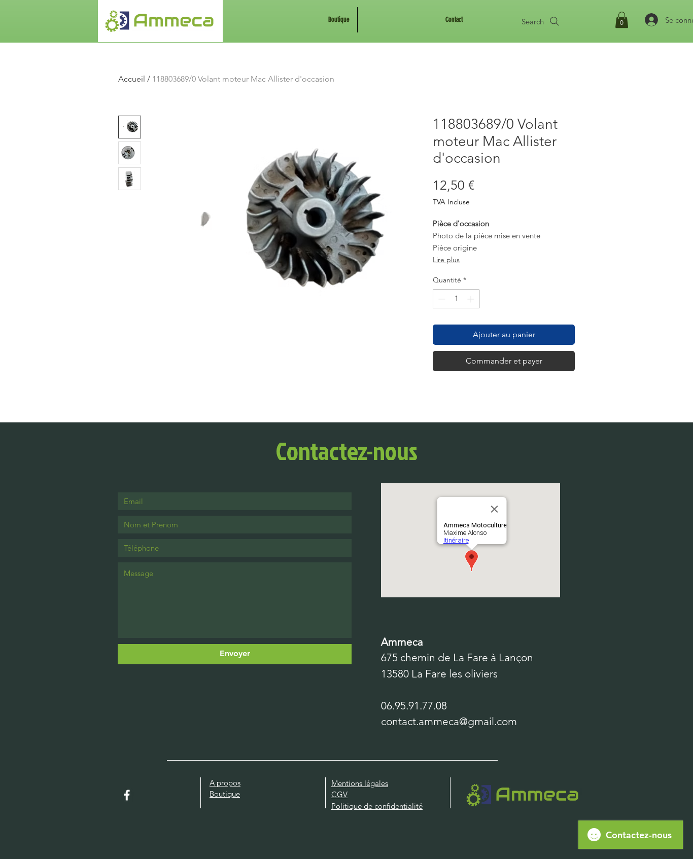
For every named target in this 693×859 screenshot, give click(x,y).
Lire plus (446, 259)
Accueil (131, 79)
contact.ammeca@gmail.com (449, 721)
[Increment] (471, 299)
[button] (622, 20)
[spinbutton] (456, 299)
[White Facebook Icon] (127, 795)
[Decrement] (440, 299)
